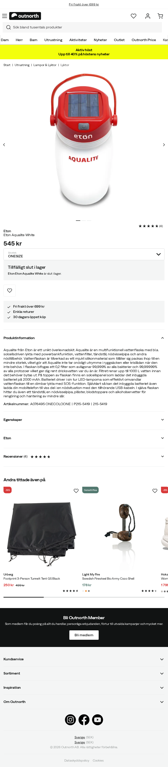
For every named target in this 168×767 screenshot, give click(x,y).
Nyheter (100, 40)
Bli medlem (84, 635)
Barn (33, 40)
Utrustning (53, 40)
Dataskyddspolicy (76, 760)
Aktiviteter (78, 40)
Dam (5, 40)
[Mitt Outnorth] (147, 16)
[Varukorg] (160, 16)
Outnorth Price (144, 40)
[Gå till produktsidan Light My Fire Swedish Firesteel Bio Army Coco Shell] (120, 533)
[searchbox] (86, 27)
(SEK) (84, 737)
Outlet (119, 40)
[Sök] (7, 27)
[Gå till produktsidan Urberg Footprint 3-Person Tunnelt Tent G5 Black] (41, 533)
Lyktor (65, 65)
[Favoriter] (133, 16)
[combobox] (82, 27)
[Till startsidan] (25, 16)
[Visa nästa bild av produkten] (164, 145)
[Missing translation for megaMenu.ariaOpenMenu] (4, 16)
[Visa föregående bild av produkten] (4, 145)
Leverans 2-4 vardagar (84, 8)
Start (7, 65)
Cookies (98, 760)
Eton (7, 231)
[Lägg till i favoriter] (10, 290)
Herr (19, 40)
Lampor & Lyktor (44, 65)
